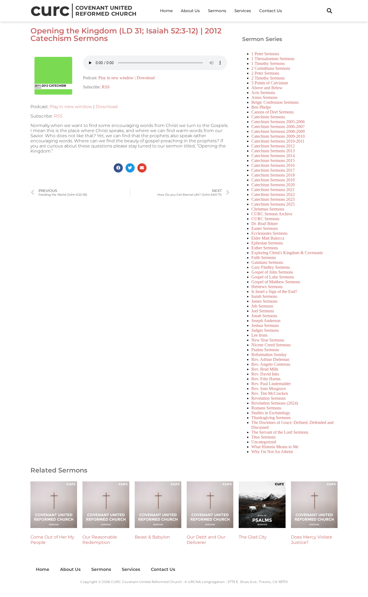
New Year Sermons (267, 340)
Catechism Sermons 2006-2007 (278, 126)
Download (146, 77)
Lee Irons (259, 335)
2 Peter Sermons (265, 73)
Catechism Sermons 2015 (273, 160)
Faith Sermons (263, 257)
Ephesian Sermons (267, 243)
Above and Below (267, 87)
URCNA (194, 582)
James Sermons (264, 301)
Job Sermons (262, 306)
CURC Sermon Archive (271, 214)
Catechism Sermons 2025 (273, 204)
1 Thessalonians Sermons (272, 58)
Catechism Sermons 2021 (273, 189)
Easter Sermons (264, 228)
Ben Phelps (261, 107)
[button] (329, 10)
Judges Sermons (265, 330)
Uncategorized (263, 442)
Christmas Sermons (267, 209)
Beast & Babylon (152, 537)
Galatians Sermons (267, 262)
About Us (190, 10)
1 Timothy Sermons (268, 63)
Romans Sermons (266, 408)
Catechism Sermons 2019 (273, 180)
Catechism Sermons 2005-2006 (278, 121)
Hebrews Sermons (267, 286)
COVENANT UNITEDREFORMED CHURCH (106, 11)
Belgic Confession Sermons (274, 102)
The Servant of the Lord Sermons (279, 432)
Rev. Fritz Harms (265, 379)
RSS (106, 87)
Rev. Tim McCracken (269, 393)
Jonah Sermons (264, 315)
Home (166, 10)
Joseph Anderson (265, 320)
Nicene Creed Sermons (271, 345)
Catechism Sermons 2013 (273, 151)
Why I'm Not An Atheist (272, 451)
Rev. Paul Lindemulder (271, 383)
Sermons (217, 10)
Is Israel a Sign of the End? (274, 291)
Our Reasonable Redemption (99, 539)
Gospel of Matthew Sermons (275, 281)
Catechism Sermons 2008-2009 (278, 131)
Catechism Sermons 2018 (273, 175)
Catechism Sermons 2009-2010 (278, 136)
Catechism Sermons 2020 (273, 184)
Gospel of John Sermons (272, 272)
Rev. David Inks (265, 374)
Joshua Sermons (265, 325)
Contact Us (270, 10)
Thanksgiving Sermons (271, 417)
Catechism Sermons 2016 (273, 165)
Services (242, 10)
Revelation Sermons (268, 398)
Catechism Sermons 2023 (273, 199)
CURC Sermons (265, 218)
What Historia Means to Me (274, 446)
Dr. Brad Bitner (264, 223)
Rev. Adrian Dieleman (270, 359)
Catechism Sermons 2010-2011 (277, 141)
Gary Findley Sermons (270, 267)
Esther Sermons (264, 248)
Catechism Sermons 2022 (273, 194)
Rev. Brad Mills (264, 369)
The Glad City (253, 537)
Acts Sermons (263, 92)
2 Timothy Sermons (268, 78)
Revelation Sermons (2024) (274, 403)
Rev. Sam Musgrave (268, 388)
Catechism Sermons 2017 (273, 170)
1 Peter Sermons (265, 53)
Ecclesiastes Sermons (269, 233)
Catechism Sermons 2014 (273, 155)
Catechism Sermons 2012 (273, 146)
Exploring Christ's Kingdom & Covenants (287, 252)
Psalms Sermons (265, 349)
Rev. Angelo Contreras (270, 364)
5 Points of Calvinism (269, 83)
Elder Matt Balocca (267, 238)
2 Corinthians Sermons (270, 68)
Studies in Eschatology (270, 412)
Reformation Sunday (269, 354)
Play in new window (116, 77)
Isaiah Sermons (264, 296)
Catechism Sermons (268, 117)
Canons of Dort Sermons (272, 112)
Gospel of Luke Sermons (272, 277)
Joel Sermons (262, 311)
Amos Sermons (264, 97)
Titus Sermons (263, 437)
